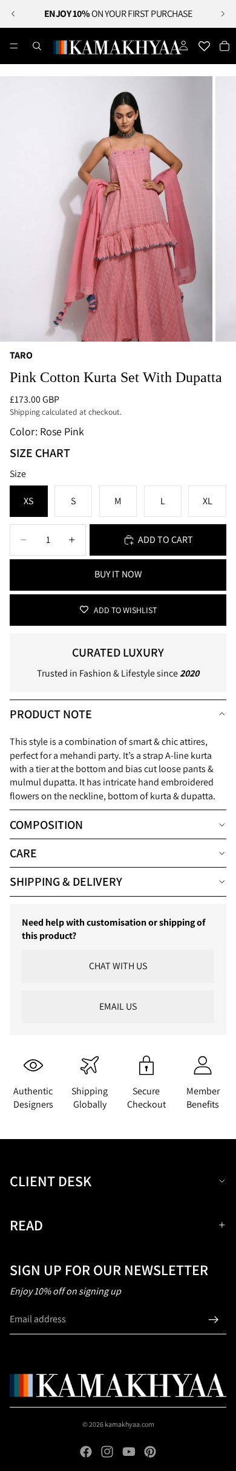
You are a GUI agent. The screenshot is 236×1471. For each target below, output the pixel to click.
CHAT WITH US (118, 966)
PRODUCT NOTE (51, 714)
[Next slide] (222, 14)
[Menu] (14, 46)
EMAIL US (118, 1006)
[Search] (37, 46)
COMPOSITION (46, 825)
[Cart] (224, 46)
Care (23, 853)
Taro (21, 355)
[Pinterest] (150, 1451)
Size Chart (40, 453)
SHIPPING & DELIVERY (66, 881)
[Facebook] (86, 1451)
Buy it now (118, 574)
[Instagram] (107, 1451)
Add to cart (165, 539)
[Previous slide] (13, 14)
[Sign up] (213, 1320)
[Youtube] (129, 1451)
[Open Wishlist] (204, 46)
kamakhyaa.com (129, 1424)
